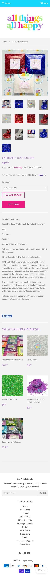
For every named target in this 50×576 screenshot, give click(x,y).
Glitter (25, 527)
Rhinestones (25, 517)
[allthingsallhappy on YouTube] (28, 553)
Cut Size (5, 182)
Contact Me (25, 544)
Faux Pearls (25, 530)
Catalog (25, 513)
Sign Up (43, 493)
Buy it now (13, 204)
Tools (25, 537)
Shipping (18, 167)
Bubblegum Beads (25, 523)
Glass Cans (25, 534)
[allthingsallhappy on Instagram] (24, 553)
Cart (46, 3)
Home (4, 41)
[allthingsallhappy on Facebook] (20, 553)
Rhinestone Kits (25, 520)
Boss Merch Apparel (25, 541)
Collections (25, 510)
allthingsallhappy (26, 561)
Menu (7, 3)
